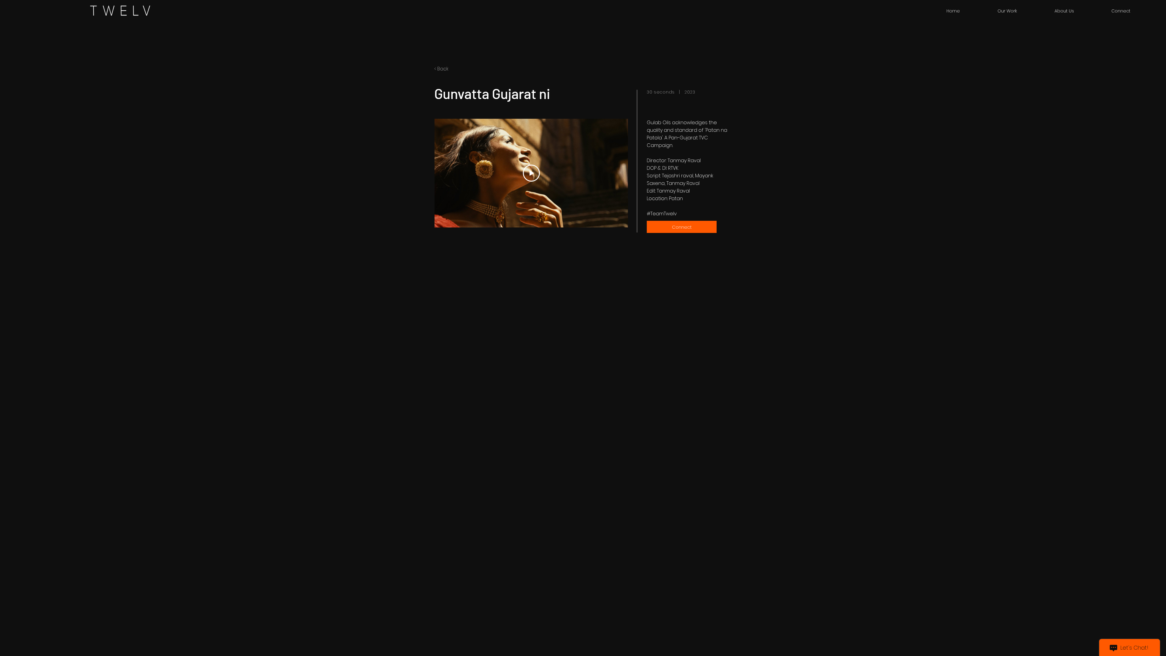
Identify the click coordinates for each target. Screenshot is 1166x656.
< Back (441, 68)
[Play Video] (531, 173)
